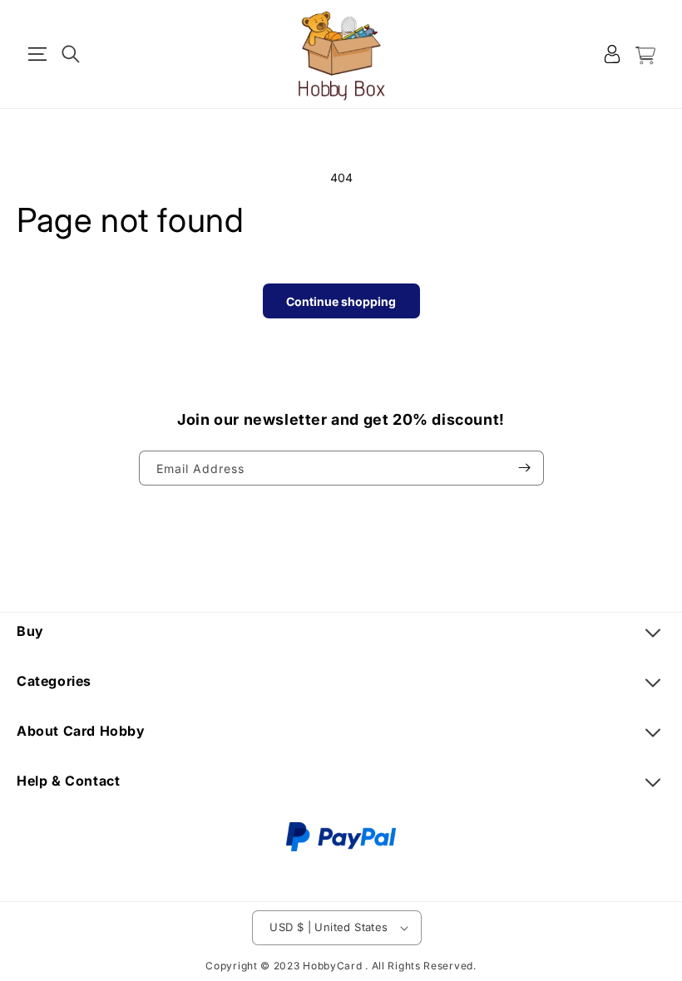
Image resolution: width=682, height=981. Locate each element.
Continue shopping (341, 301)
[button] (37, 54)
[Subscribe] (525, 468)
